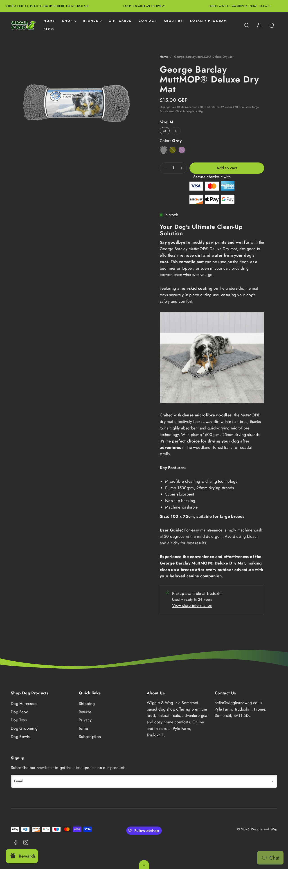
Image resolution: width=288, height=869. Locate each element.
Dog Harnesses (24, 704)
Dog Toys (19, 720)
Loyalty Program (208, 21)
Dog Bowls (20, 737)
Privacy (85, 720)
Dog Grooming (24, 728)
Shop (67, 21)
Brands (91, 21)
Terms (84, 728)
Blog (49, 29)
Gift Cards (120, 21)
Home (49, 21)
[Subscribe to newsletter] (272, 781)
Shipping (87, 704)
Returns (85, 712)
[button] (246, 25)
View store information (192, 605)
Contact (147, 21)
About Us (173, 21)
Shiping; (165, 107)
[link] (259, 25)
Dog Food (19, 712)
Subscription (90, 737)
